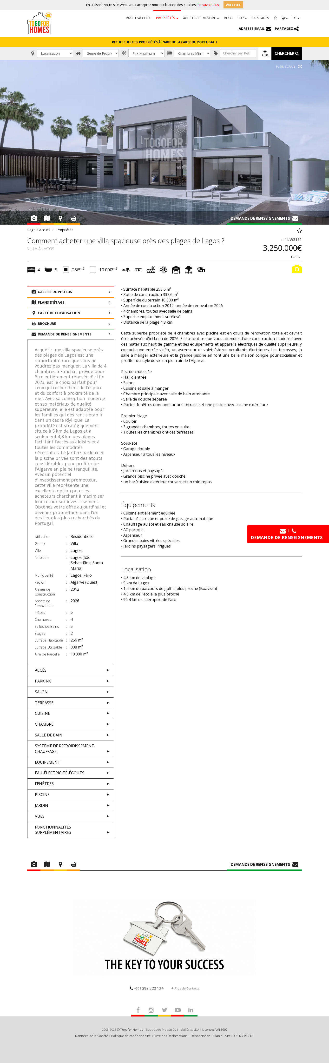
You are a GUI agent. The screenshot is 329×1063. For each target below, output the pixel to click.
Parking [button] (43, 681)
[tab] (70, 670)
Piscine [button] (42, 794)
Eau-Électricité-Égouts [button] (59, 773)
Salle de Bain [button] (48, 735)
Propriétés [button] (166, 18)
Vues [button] (40, 816)
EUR (294, 256)
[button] (284, 17)
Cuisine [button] (42, 713)
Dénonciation (200, 1036)
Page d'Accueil (138, 18)
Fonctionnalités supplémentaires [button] (53, 829)
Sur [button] (240, 18)
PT (246, 1036)
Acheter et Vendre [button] (199, 18)
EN (239, 1036)
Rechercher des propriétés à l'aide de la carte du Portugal (164, 42)
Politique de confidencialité (131, 1036)
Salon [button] (41, 692)
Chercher (285, 53)
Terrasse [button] (44, 702)
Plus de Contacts (187, 988)
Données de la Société (91, 1036)
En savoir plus (208, 4)
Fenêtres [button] (44, 783)
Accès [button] (40, 670)
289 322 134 (149, 988)
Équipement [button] (47, 762)
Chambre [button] (44, 724)
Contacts (260, 18)
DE (252, 1036)
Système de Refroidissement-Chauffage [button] (65, 748)
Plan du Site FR (224, 1036)
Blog (228, 18)
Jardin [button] (41, 805)
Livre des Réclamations (171, 1036)
